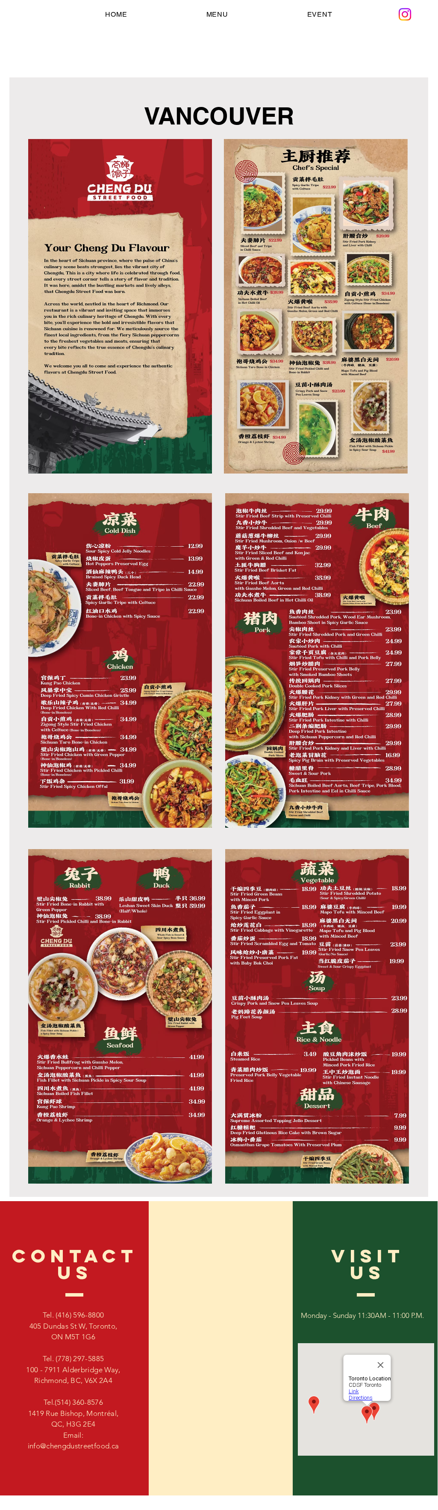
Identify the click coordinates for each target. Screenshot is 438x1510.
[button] (217, 14)
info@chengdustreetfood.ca (73, 1446)
